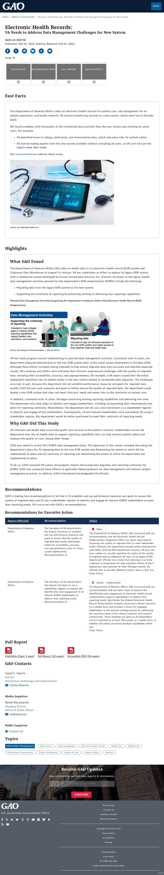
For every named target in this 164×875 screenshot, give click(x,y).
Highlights (18, 69)
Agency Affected (18, 521)
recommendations (26, 154)
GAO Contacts (94, 69)
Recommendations (43, 69)
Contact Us (15, 731)
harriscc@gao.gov (19, 685)
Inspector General (108, 814)
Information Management (20, 746)
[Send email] (51, 51)
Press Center (109, 805)
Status (93, 521)
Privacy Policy (108, 833)
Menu (156, 6)
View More (96, 573)
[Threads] (42, 51)
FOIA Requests (108, 852)
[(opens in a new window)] (2, 820)
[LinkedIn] (26, 51)
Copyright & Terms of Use (108, 829)
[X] (17, 51)
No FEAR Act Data (108, 861)
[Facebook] (9, 51)
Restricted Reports (108, 819)
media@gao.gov (18, 714)
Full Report (68, 69)
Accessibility (109, 838)
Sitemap (108, 842)
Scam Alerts (108, 857)
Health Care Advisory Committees (108, 866)
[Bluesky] (34, 51)
